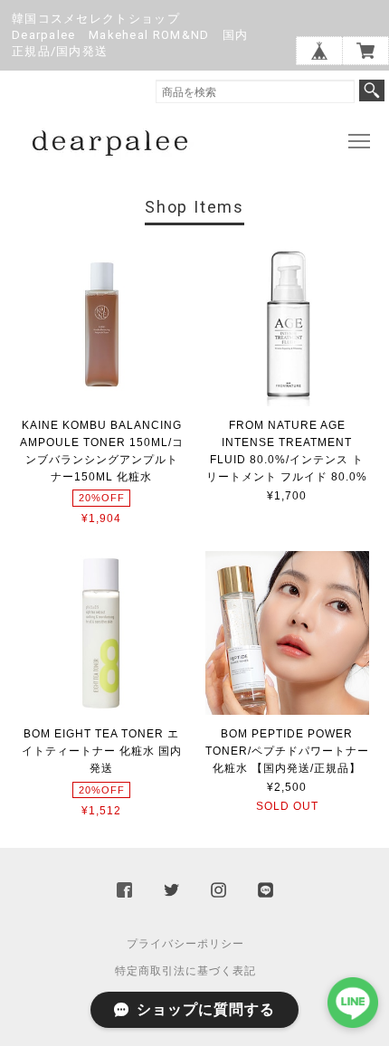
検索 (371, 90)
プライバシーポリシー (185, 943)
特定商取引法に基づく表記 (185, 971)
